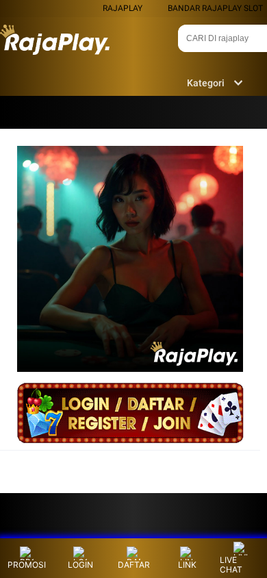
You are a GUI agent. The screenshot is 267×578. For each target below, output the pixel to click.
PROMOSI (27, 565)
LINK (187, 565)
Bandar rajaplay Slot (215, 8)
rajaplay (122, 8)
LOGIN (80, 565)
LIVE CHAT (231, 565)
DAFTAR (134, 565)
